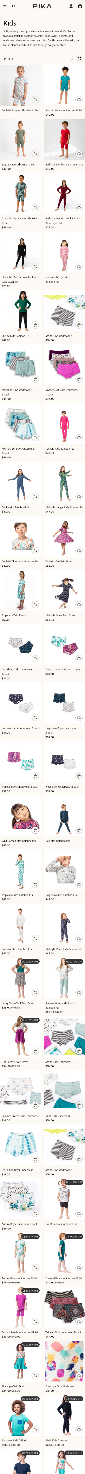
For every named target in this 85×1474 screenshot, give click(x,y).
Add (82, 208)
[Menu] (4, 6)
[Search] (13, 6)
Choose (82, 99)
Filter (11, 58)
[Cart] (80, 6)
